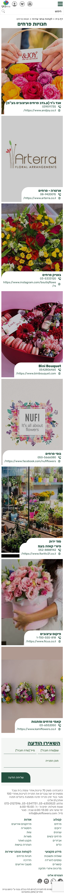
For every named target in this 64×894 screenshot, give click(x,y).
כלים (58, 844)
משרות (27, 836)
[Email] (20, 750)
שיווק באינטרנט (28, 892)
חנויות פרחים (24, 856)
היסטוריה (26, 828)
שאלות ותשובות (52, 856)
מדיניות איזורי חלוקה (49, 868)
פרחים (57, 824)
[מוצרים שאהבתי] (22, 4)
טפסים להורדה (53, 860)
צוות (29, 832)
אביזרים (57, 840)
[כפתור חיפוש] (3, 11)
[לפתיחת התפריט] (60, 4)
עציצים (57, 832)
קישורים (57, 864)
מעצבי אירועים (23, 864)
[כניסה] (14, 4)
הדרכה (27, 860)
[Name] (49, 750)
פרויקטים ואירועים (21, 824)
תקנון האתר (24, 840)
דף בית (59, 19)
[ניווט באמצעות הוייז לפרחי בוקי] (39, 881)
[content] (32, 762)
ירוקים (57, 828)
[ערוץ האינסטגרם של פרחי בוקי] (46, 881)
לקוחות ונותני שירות (42, 19)
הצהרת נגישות (23, 844)
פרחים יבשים (54, 836)
